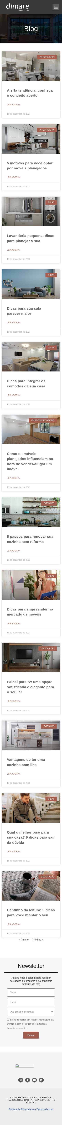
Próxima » (37, 939)
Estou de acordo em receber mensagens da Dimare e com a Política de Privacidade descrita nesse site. (30, 1023)
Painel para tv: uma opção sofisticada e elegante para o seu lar (30, 687)
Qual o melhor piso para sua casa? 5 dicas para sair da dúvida (31, 837)
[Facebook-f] (27, 1080)
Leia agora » (13, 104)
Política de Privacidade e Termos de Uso (31, 1109)
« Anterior (24, 939)
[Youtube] (34, 1080)
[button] (56, 7)
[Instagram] (20, 1080)
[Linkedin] (41, 1080)
